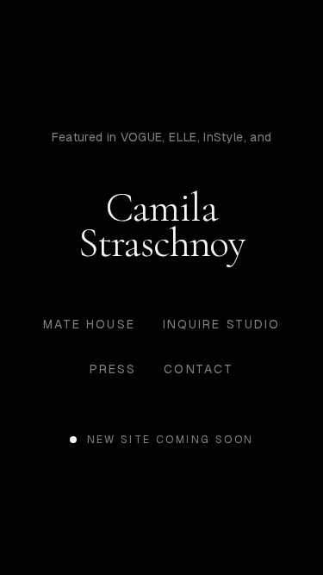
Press (113, 369)
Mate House (89, 324)
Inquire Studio (221, 324)
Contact (198, 369)
